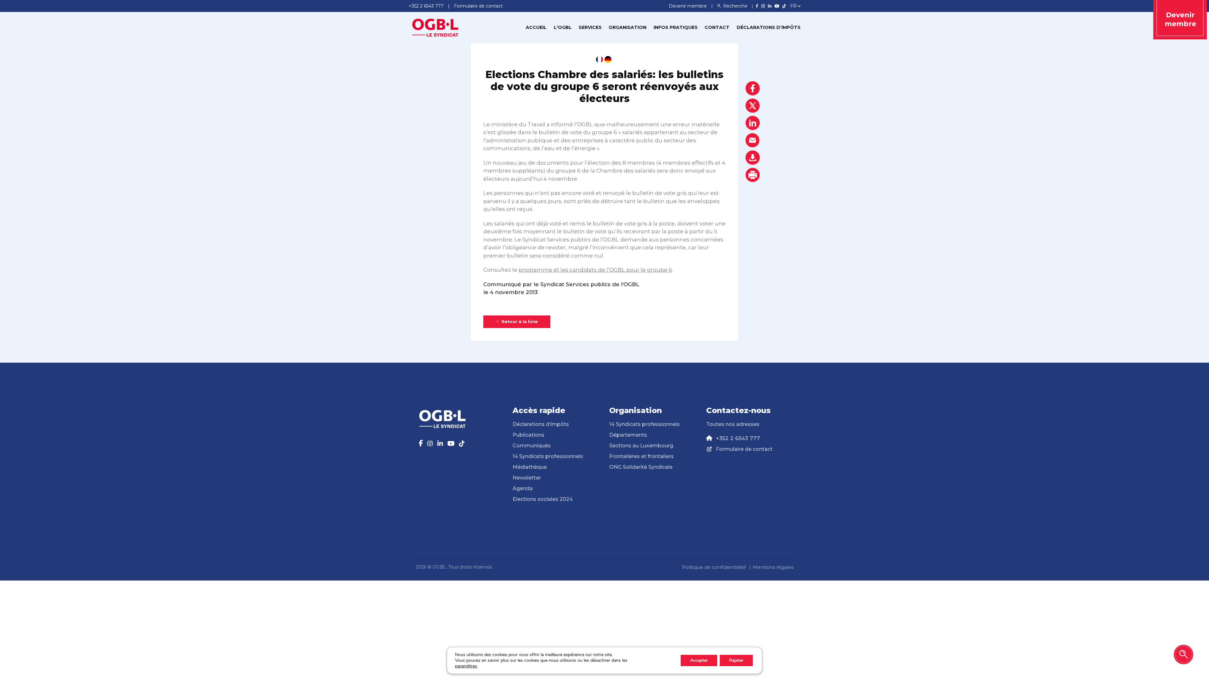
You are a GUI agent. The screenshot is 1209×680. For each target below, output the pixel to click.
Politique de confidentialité (714, 567)
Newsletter (527, 478)
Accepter (699, 660)
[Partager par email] (753, 140)
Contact (717, 27)
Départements (628, 435)
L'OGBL (563, 27)
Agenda (523, 488)
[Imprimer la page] (753, 175)
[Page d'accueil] (435, 27)
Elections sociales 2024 (543, 499)
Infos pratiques (676, 27)
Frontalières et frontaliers (641, 456)
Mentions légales (773, 567)
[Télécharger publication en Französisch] (599, 59)
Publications (528, 435)
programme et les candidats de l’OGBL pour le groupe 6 (595, 270)
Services (590, 27)
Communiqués (532, 446)
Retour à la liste (520, 321)
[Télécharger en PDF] (753, 157)
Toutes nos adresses (732, 424)
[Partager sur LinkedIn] (753, 123)
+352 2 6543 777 (738, 438)
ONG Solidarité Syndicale (641, 467)
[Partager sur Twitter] (753, 106)
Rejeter (736, 660)
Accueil (536, 27)
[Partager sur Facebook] (753, 88)
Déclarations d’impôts (769, 27)
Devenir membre (688, 6)
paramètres (466, 666)
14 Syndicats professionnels (548, 456)
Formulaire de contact (744, 449)
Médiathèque (530, 467)
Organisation (627, 27)
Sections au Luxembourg (641, 446)
